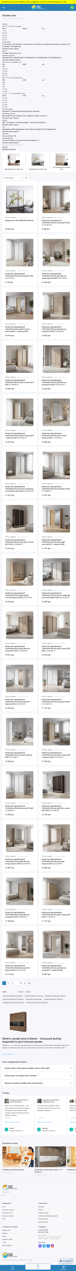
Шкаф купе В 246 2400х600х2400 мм (19, 220)
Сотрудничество (7, 1213)
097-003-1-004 (43, 1232)
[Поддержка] (72, 7)
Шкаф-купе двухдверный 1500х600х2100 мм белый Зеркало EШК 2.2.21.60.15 (18, 755)
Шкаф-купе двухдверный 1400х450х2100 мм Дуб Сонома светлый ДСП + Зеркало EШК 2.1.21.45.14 (17, 329)
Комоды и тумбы (7, 1239)
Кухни (4, 1236)
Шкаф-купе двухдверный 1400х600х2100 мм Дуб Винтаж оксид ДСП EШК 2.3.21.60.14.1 (54, 382)
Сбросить (5, 145)
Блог (3, 1219)
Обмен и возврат (43, 1213)
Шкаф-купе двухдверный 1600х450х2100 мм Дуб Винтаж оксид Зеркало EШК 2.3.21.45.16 (17, 861)
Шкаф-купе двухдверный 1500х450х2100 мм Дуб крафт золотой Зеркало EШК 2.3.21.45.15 (18, 595)
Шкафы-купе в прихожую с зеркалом (37, 1002)
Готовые (27, 991)
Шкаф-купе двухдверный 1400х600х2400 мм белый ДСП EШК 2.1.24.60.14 (56, 489)
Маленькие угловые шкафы (34, 999)
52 (21, 983)
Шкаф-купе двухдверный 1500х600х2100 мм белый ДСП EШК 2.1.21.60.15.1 (56, 702)
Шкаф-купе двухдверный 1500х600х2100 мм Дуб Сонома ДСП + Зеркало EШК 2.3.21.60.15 (56, 755)
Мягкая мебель (7, 1245)
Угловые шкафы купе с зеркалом (53, 999)
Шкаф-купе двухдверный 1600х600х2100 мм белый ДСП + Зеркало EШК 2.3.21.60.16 (18, 968)
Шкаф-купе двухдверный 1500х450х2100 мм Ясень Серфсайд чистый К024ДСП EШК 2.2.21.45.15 (56, 595)
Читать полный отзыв (12, 1122)
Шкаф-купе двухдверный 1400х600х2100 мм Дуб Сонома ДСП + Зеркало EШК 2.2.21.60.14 (19, 435)
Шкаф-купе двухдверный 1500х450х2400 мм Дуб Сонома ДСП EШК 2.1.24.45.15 (56, 648)
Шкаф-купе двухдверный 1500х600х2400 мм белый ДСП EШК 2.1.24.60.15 (19, 808)
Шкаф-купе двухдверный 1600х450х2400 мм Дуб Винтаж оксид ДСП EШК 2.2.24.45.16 (17, 914)
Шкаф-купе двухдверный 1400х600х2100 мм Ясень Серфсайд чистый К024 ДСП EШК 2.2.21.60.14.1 (19, 489)
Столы (4, 1242)
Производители (43, 1222)
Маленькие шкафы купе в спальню (55, 996)
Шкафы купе (6, 1230)
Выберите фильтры (16, 145)
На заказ (20, 991)
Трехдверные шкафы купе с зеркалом (13, 1002)
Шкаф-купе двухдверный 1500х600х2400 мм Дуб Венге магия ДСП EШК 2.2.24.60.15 (56, 808)
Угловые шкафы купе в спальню (34, 996)
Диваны (4, 1233)
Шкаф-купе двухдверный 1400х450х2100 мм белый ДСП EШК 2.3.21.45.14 (19, 276)
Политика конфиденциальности (48, 1216)
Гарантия (41, 1207)
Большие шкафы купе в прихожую (12, 996)
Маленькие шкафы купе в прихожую (13, 999)
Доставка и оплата (8, 1210)
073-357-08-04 (43, 1230)
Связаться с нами (7, 1216)
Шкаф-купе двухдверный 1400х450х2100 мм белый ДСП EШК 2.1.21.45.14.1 (56, 222)
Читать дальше (7, 1054)
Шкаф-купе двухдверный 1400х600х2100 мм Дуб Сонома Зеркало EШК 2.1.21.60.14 (54, 435)
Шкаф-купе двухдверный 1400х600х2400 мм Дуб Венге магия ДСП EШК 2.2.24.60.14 (19, 542)
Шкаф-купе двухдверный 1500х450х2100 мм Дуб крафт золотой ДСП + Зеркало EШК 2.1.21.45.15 (53, 542)
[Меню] (3, 7)
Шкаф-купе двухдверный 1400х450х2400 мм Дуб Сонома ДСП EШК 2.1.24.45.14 (19, 382)
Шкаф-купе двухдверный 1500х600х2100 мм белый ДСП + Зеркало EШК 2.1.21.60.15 (18, 702)
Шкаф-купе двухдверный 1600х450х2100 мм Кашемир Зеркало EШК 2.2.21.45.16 (53, 861)
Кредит (40, 1210)
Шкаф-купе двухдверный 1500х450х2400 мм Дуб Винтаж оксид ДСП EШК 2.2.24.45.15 (17, 648)
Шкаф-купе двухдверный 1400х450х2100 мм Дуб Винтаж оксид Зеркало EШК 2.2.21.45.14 (54, 276)
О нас (4, 1207)
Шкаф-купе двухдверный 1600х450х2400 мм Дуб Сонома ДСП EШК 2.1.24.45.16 (56, 914)
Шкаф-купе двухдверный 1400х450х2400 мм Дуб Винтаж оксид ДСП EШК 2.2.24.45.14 (54, 329)
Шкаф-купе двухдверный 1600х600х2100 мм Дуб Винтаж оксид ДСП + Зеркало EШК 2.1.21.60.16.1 (54, 968)
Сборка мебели (43, 1219)
